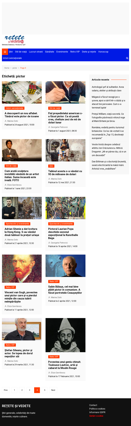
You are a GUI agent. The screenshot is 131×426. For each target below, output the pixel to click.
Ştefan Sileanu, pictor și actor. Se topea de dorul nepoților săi (19, 353)
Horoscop (103, 51)
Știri (11, 51)
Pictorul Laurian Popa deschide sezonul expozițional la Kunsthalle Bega (63, 233)
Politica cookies (97, 408)
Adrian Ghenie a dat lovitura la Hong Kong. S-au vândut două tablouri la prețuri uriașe (22, 232)
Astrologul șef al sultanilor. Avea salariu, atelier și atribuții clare (108, 89)
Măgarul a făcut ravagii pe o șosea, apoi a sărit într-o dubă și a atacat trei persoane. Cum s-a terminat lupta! (108, 102)
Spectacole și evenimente (17, 224)
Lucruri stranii (36, 51)
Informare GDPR (97, 412)
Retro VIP (75, 51)
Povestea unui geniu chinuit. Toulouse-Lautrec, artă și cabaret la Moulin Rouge (64, 365)
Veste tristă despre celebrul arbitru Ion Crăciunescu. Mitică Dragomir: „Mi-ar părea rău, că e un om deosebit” (109, 149)
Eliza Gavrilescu (14, 185)
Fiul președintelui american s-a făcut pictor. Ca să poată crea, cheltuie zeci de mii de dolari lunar (65, 118)
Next (53, 390)
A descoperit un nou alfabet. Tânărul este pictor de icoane (22, 115)
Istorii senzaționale (12, 58)
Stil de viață (21, 51)
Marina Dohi (12, 121)
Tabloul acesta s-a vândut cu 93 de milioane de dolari (65, 173)
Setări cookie (96, 416)
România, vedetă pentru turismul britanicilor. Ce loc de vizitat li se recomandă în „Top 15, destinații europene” (108, 132)
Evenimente (62, 51)
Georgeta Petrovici (59, 127)
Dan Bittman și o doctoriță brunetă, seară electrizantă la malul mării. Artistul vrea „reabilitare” (109, 165)
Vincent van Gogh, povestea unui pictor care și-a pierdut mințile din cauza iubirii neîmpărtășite (21, 297)
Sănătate (49, 51)
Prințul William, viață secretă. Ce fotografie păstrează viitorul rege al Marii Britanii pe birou (108, 117)
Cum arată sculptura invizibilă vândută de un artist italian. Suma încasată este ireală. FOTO (22, 176)
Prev (6, 390)
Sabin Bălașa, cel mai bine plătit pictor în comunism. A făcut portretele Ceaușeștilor (65, 289)
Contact (93, 405)
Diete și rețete (89, 51)
